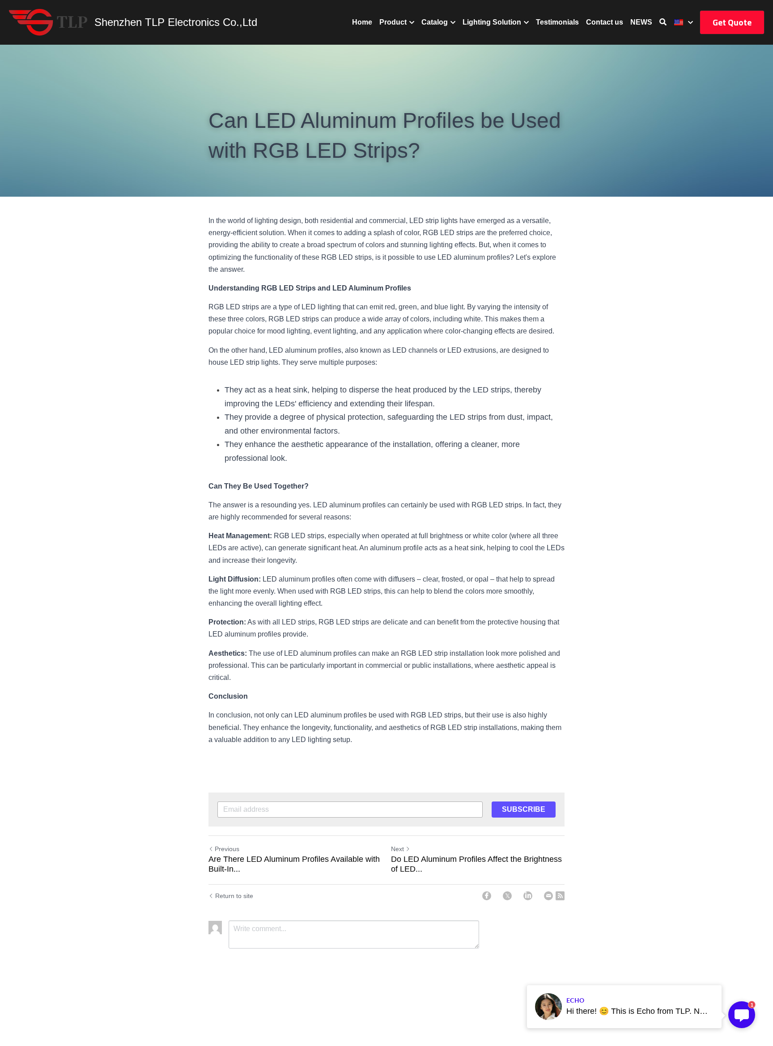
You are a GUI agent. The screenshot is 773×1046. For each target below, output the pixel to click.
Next (397, 848)
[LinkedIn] (527, 895)
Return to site (234, 895)
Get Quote (732, 22)
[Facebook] (486, 895)
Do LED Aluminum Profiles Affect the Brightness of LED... (476, 864)
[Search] (663, 22)
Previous (227, 848)
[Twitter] (507, 895)
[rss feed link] (560, 895)
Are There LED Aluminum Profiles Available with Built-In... (294, 864)
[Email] (548, 895)
